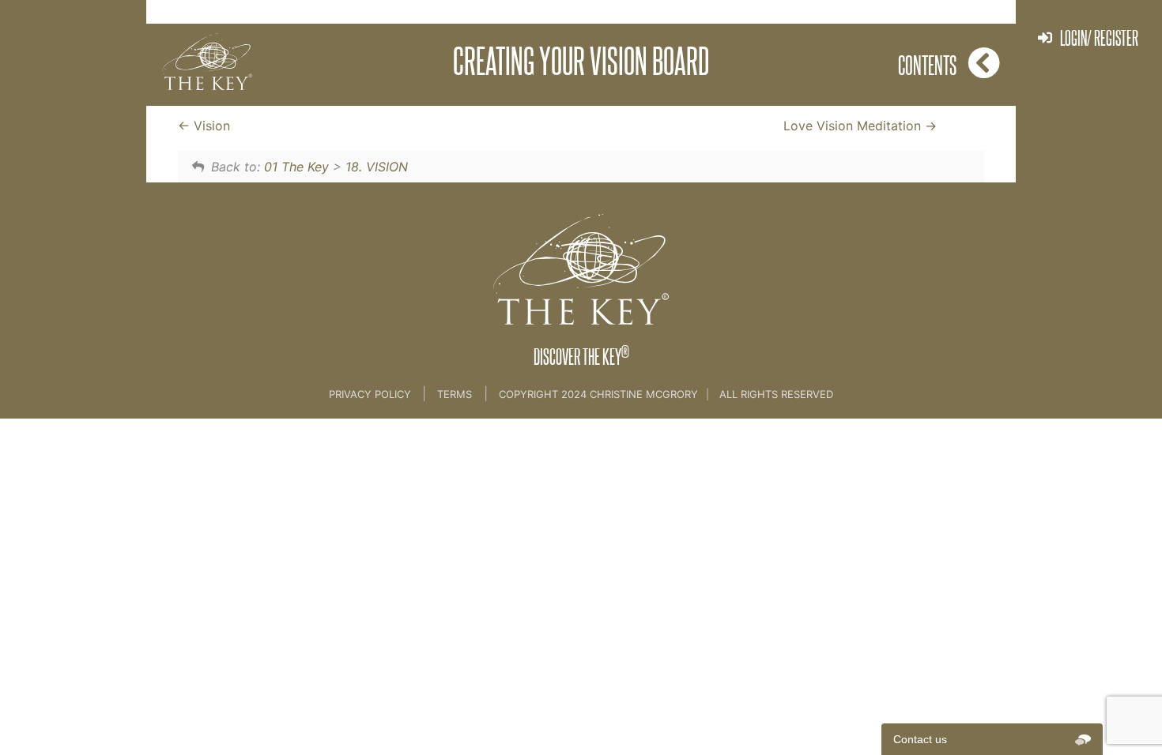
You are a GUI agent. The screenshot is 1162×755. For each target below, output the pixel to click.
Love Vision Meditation (854, 125)
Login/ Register (1099, 37)
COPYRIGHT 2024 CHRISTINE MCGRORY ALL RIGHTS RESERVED (666, 394)
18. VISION (376, 167)
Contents (927, 65)
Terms (454, 394)
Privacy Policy (371, 394)
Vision (210, 125)
